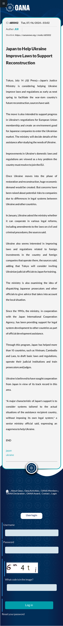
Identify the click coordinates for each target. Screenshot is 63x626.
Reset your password (13, 615)
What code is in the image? (19, 580)
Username (9, 525)
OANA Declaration (15, 494)
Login (54, 494)
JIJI (17, 30)
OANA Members (49, 491)
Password (8, 543)
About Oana (17, 491)
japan (9, 451)
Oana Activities (31, 491)
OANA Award (33, 494)
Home (7, 491)
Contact (46, 494)
